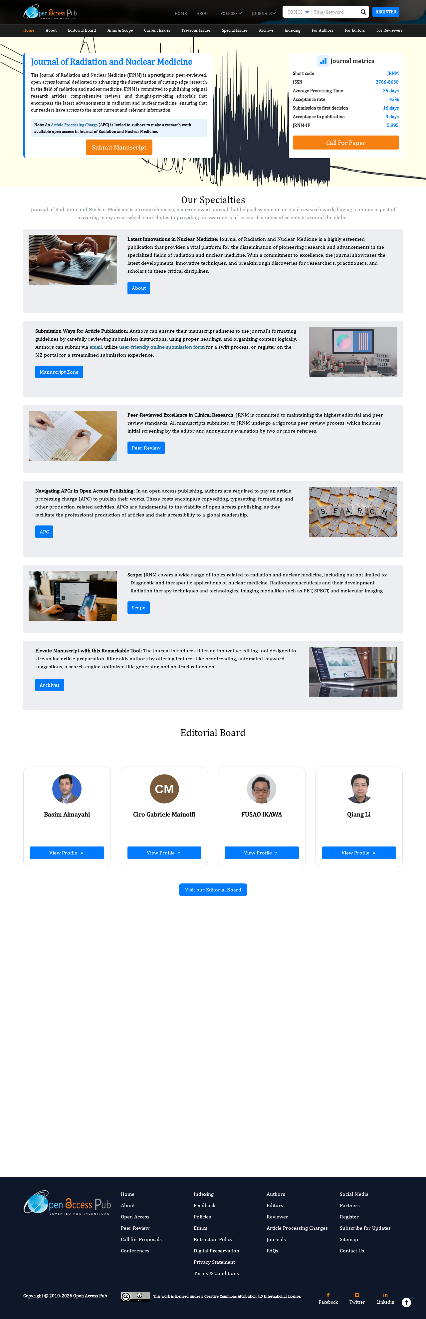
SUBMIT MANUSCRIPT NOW (279, 1132)
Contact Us (352, 1250)
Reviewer (277, 1216)
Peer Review (146, 448)
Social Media (354, 1194)
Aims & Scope (120, 30)
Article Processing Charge (74, 124)
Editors (275, 1205)
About (203, 13)
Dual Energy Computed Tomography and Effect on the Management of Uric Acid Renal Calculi (152, 982)
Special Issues (235, 30)
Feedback (204, 1205)
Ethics (200, 1228)
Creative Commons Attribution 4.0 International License (252, 1296)
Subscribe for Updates (365, 1228)
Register (385, 11)
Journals (262, 13)
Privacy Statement (214, 1262)
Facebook (328, 1302)
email (96, 347)
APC (44, 531)
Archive (266, 30)
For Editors (355, 30)
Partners (350, 1205)
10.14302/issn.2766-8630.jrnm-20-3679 (354, 1025)
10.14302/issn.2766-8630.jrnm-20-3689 (354, 1119)
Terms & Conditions (216, 1273)
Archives (50, 685)
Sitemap (349, 1239)
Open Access (135, 1216)
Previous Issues (196, 30)
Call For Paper (345, 142)
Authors (276, 1194)
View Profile (64, 852)
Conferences (135, 1250)
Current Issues (157, 30)
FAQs (272, 1250)
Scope (138, 607)
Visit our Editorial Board (213, 889)
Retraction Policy (213, 1239)
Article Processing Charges (297, 1228)
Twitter (357, 1302)
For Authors (322, 30)
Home (181, 13)
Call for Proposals (141, 1239)
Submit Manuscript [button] (119, 147)
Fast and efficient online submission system (172, 1132)
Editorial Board (82, 30)
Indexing (292, 30)
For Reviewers (389, 30)
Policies (229, 13)
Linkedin (385, 1302)
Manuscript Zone (59, 372)
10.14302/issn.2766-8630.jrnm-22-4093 (159, 1017)
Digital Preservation (216, 1250)
